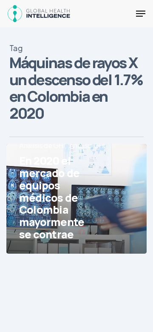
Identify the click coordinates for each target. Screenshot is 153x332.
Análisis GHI (87, 145)
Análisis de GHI (42, 145)
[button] (140, 13)
